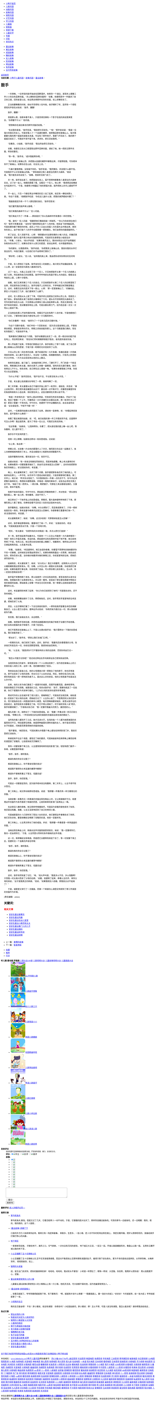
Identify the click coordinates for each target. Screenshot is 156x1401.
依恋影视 (101, 1370)
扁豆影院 (73, 1359)
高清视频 (132, 1373)
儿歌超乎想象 (31, 991)
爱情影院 (68, 1370)
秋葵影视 (138, 1376)
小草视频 (72, 1376)
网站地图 (21, 1354)
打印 (8, 956)
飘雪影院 (121, 1379)
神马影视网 (118, 1385)
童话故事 (39, 78)
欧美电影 (100, 1382)
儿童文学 (10, 33)
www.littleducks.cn (18, 1359)
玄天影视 (42, 1382)
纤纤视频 (74, 1373)
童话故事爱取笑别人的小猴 (22, 1279)
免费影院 (30, 1370)
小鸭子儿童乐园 (17, 78)
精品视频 (21, 1370)
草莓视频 (92, 1364)
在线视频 (84, 1364)
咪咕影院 (149, 1362)
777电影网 (7, 1373)
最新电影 (133, 1382)
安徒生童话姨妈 (16, 929)
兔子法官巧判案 (17, 1335)
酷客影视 (17, 1382)
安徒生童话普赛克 (16, 914)
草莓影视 (96, 1376)
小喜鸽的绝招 (16, 1323)
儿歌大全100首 (26, 961)
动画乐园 (10, 9)
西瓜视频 (141, 1373)
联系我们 (44, 1354)
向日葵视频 (143, 1359)
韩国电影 (90, 1359)
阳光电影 (91, 1362)
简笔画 (9, 27)
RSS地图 (35, 1354)
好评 (26, 1154)
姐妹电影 (71, 1379)
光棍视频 (137, 1364)
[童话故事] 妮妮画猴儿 (20, 1289)
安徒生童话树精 (16, 935)
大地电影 (150, 1367)
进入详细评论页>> (17, 1208)
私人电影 (23, 1385)
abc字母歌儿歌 (31, 976)
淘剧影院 (46, 1379)
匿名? (10, 1200)
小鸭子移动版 (62, 1354)
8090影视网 (83, 1385)
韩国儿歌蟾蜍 (31, 1037)
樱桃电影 (75, 1364)
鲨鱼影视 (53, 1364)
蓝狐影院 (58, 1373)
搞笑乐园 (10, 15)
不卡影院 (74, 1388)
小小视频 (127, 1385)
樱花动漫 (36, 1364)
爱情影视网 (54, 1376)
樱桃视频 (84, 1367)
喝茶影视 (75, 1382)
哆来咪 (134, 1367)
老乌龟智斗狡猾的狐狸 (20, 1329)
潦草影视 (117, 1382)
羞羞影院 (91, 1373)
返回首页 (5, 75)
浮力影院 (115, 1376)
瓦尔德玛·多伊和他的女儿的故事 (25, 1341)
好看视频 (142, 1382)
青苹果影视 (124, 1359)
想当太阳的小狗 (17, 1314)
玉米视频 (107, 1388)
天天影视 (44, 1391)
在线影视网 (106, 1376)
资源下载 (10, 30)
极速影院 (13, 1379)
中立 (17, 1154)
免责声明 (13, 1354)
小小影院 (80, 1376)
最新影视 (109, 1382)
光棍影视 (96, 1379)
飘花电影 (57, 1388)
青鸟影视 (23, 1373)
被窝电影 (133, 1359)
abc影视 (37, 1370)
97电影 (12, 1376)
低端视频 (129, 1379)
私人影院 (146, 1379)
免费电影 (20, 1362)
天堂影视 (144, 1385)
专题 (8, 36)
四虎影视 (26, 1382)
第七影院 (45, 1362)
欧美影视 (124, 1362)
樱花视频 (26, 1376)
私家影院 (137, 1379)
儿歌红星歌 (30, 1098)
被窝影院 (67, 1382)
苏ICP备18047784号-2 (60, 1359)
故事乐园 (10, 12)
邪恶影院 (115, 1388)
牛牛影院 (102, 1367)
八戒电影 (53, 1370)
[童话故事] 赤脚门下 (19, 1228)
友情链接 (52, 1354)
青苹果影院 (32, 1373)
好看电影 (28, 1364)
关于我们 (5, 1354)
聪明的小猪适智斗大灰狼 (21, 1320)
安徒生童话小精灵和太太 (19, 923)
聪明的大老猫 (16, 1266)
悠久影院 (61, 1362)
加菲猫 (61, 1370)
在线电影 (76, 1362)
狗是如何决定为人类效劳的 (22, 1317)
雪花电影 (5, 1376)
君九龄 (69, 1362)
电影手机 (42, 1385)
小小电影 (100, 1364)
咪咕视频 (57, 1385)
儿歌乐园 (10, 7)
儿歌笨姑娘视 (31, 1068)
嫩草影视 (146, 1364)
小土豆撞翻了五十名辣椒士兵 (23, 1254)
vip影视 (19, 1376)
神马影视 (116, 1373)
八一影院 (124, 1373)
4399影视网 (120, 1364)
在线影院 (67, 1367)
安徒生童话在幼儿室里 (18, 920)
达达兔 (68, 1364)
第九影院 (5, 1370)
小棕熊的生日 (16, 1302)
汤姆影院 (9, 1367)
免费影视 (98, 1359)
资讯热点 (10, 42)
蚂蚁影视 (92, 1382)
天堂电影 (28, 1362)
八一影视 (45, 1370)
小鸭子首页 (11, 4)
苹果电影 (38, 1379)
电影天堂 (41, 1373)
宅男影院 (75, 1367)
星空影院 (123, 1388)
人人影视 (119, 1367)
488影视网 (126, 1370)
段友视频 (7, 1388)
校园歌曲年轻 (31, 1052)
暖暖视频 (44, 1364)
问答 (8, 39)
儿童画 (9, 24)
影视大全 (90, 1388)
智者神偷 (17, 945)
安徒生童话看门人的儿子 (19, 926)
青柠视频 (59, 1367)
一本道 (83, 1362)
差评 (35, 1154)
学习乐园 (10, 21)
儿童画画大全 (67, 961)
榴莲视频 (113, 1379)
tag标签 (28, 1354)
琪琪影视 (21, 1379)
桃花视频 (118, 1370)
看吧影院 (140, 1388)
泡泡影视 (11, 1364)
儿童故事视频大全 (53, 961)
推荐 (8, 953)
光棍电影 (132, 1362)
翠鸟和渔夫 (15, 1216)
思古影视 (142, 1367)
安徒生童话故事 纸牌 (20, 1338)
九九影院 (125, 1382)
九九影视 (104, 1379)
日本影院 (115, 1362)
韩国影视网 (33, 1385)
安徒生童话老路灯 (18, 1347)
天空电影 (24, 1388)
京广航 (16, 1373)
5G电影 (12, 1362)
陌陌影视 (5, 1362)
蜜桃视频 (84, 1370)
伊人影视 (100, 1385)
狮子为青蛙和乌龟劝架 (20, 1326)
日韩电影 (149, 1373)
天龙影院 (82, 1359)
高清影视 (109, 1385)
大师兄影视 (14, 1385)
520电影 (151, 1359)
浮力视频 (140, 1362)
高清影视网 (35, 1376)
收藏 (8, 950)
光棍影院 (19, 1364)
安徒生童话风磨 (16, 917)
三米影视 (115, 1359)
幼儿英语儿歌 (31, 1129)
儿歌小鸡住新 (31, 1113)
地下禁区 (15, 1241)
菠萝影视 (88, 1379)
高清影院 (93, 1370)
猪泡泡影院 (147, 1376)
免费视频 (51, 1382)
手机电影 (107, 1359)
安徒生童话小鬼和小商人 (21, 1344)
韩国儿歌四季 (31, 1144)
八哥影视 (63, 1376)
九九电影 (109, 1370)
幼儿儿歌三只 (31, 1006)
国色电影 (132, 1388)
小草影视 (61, 1364)
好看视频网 (93, 1367)
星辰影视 (123, 1376)
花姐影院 (5, 1385)
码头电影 (83, 1373)
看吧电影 (107, 1362)
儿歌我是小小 (31, 1022)
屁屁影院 (34, 1382)
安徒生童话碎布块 (16, 932)
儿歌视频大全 (39, 961)
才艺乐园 (10, 18)
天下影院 (135, 1385)
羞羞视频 (34, 1367)
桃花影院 (30, 1379)
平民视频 (40, 1388)
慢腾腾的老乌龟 (17, 1332)
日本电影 (108, 1373)
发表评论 (10, 1203)
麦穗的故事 (18, 942)
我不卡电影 (110, 1364)
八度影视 (111, 1367)
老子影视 (74, 1385)
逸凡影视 (84, 1382)
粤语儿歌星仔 (31, 1083)
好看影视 (127, 1367)
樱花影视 (76, 1370)
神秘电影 (36, 1362)
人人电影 (59, 1382)
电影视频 (82, 1388)
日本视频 (99, 1362)
